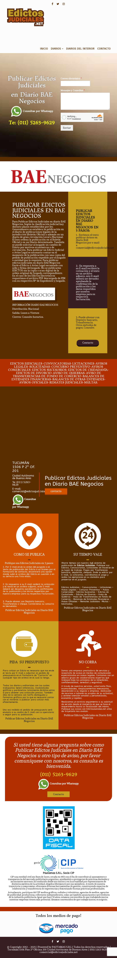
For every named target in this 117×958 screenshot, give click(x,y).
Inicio (44, 48)
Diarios (56, 48)
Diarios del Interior (80, 48)
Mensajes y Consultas (73, 90)
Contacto (104, 48)
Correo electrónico (71, 78)
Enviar (67, 127)
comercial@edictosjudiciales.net (59, 952)
